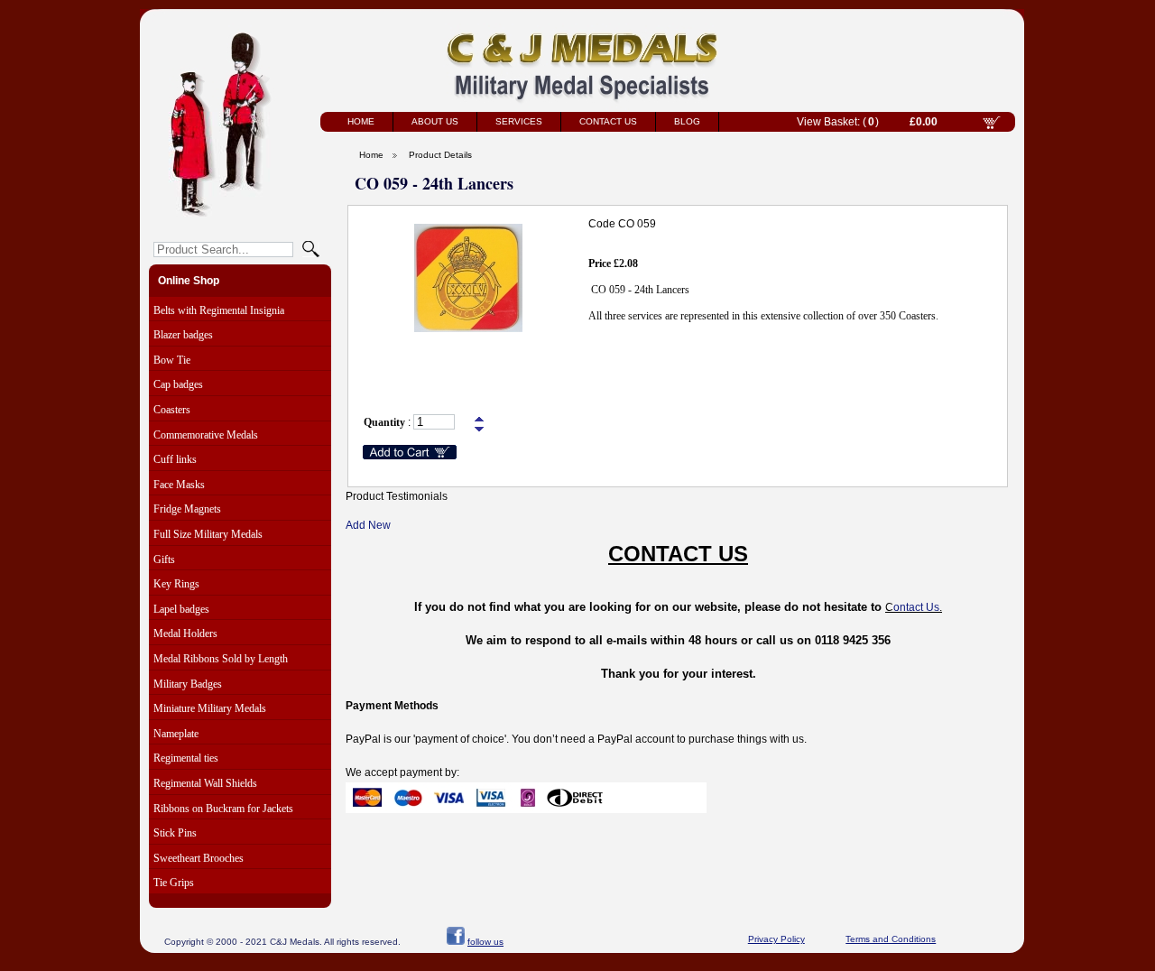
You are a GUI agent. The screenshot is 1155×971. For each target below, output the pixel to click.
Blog (687, 121)
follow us (485, 942)
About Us (434, 121)
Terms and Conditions (890, 939)
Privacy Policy (776, 939)
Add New (368, 525)
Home (360, 121)
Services (518, 121)
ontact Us (916, 607)
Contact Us (608, 121)
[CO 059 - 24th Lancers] (468, 328)
